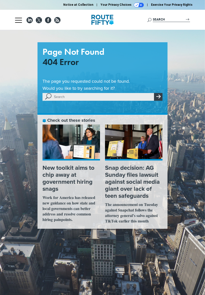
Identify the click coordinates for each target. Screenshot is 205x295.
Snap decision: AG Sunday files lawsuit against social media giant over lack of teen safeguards (132, 181)
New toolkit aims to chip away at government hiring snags (68, 178)
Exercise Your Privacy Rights (171, 4)
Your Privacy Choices (116, 4)
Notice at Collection (78, 4)
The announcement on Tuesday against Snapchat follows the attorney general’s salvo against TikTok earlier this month (131, 213)
